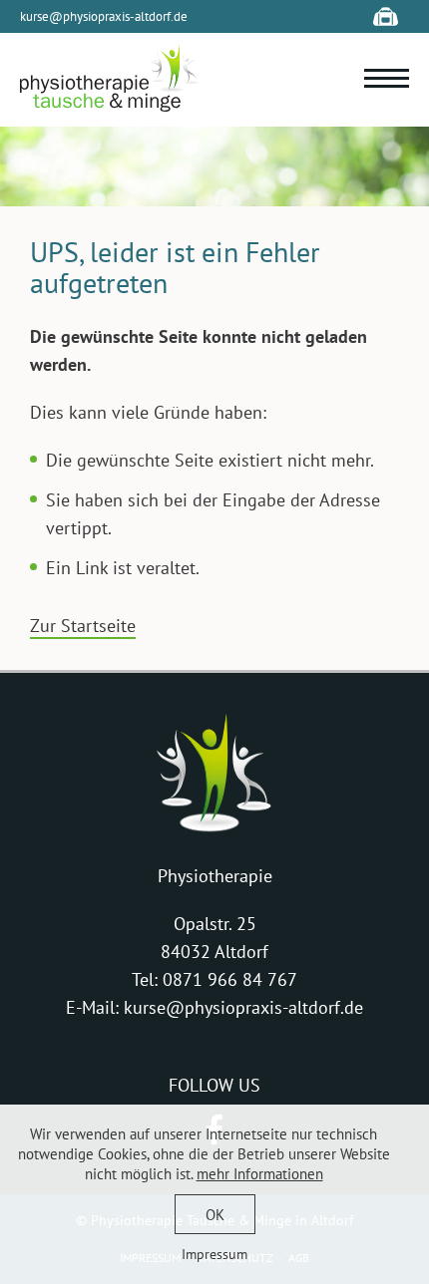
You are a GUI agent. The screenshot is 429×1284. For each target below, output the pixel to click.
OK (215, 1214)
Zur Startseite (83, 625)
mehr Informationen (260, 1173)
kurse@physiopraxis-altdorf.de (104, 16)
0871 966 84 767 (230, 979)
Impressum (214, 1254)
